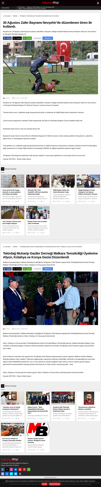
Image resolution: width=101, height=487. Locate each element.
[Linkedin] (15, 469)
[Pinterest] (24, 469)
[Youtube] (20, 469)
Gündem (15, 16)
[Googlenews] (2, 473)
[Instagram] (11, 469)
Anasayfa (7, 16)
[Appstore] (7, 473)
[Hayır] (99, 483)
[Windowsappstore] (15, 473)
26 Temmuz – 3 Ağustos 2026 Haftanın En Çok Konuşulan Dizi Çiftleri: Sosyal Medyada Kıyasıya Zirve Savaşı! (36, 7)
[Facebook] (2, 469)
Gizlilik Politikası (55, 484)
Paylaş (9, 38)
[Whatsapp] (28, 469)
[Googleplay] (11, 473)
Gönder (28, 38)
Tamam (44, 484)
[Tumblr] (20, 473)
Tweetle (18, 38)
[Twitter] (7, 469)
